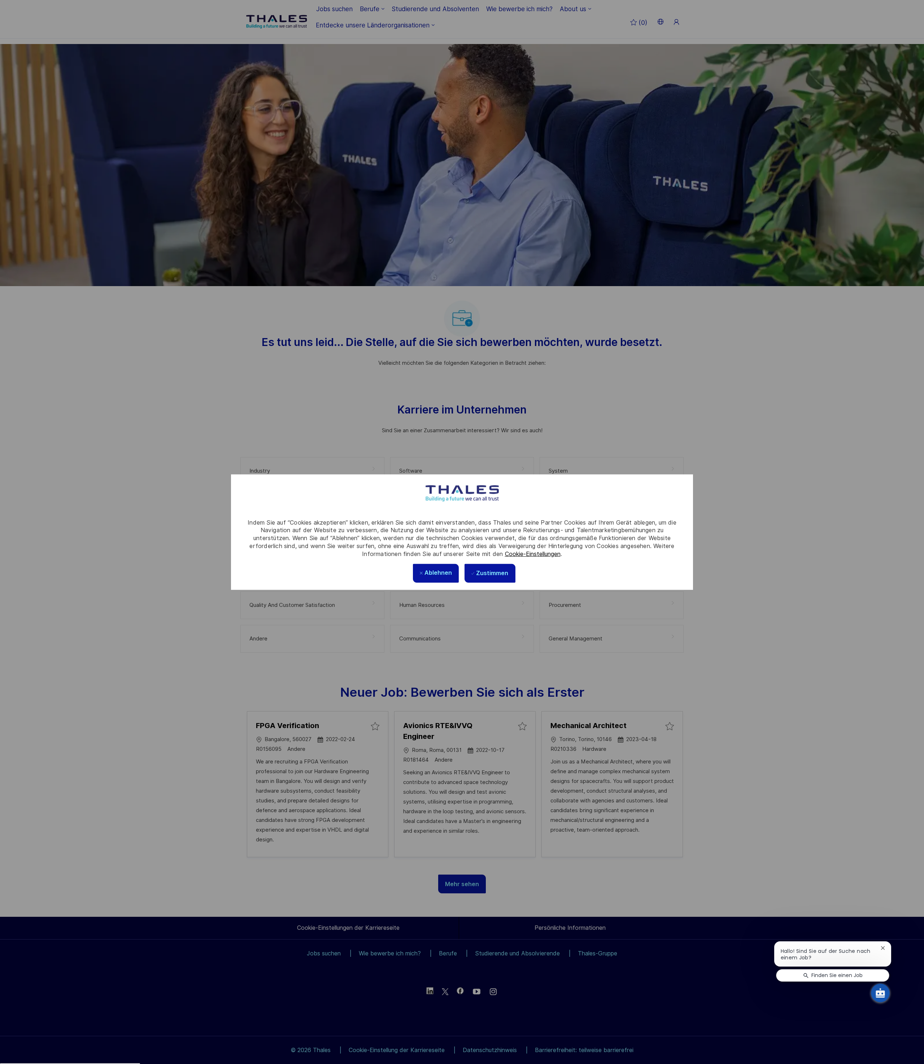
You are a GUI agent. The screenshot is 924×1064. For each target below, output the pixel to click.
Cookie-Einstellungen (533, 553)
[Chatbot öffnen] (880, 993)
